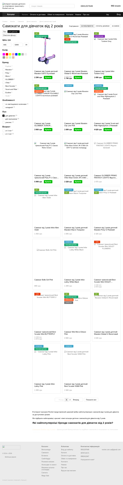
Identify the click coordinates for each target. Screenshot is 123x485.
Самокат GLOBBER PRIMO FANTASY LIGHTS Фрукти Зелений (105, 177)
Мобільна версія (10, 457)
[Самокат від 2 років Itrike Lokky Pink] (46, 363)
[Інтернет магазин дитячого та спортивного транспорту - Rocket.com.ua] (11, 447)
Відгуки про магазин (68, 470)
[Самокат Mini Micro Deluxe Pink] (76, 311)
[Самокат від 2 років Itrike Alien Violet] (46, 207)
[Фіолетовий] (3, 54)
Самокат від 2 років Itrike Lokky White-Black (74, 281)
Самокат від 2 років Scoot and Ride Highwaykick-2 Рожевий (106, 124)
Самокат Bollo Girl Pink (43, 280)
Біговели (45, 456)
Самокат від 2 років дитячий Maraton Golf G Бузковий (46, 72)
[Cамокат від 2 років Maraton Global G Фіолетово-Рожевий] (76, 50)
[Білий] (25, 54)
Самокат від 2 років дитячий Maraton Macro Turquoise (75, 229)
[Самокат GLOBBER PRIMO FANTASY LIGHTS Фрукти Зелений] (106, 154)
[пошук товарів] (72, 6)
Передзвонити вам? (87, 460)
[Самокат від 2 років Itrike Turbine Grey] (106, 50)
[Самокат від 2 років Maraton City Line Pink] (76, 102)
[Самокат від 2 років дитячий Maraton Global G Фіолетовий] (106, 311)
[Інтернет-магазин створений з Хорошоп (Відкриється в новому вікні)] (14, 482)
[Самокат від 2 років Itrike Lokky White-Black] (76, 259)
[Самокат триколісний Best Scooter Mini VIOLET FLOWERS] (106, 259)
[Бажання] (102, 6)
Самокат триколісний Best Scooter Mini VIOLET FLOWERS (105, 282)
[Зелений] (19, 54)
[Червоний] (7, 54)
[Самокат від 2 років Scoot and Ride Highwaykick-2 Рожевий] (106, 102)
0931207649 (87, 6)
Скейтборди (46, 459)
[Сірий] (22, 54)
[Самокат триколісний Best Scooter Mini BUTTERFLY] (46, 311)
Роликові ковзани (48, 462)
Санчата (45, 473)
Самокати (45, 453)
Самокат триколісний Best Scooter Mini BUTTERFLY (45, 333)
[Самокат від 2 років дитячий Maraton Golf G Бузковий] (46, 50)
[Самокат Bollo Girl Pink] (46, 259)
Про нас (86, 14)
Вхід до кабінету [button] (67, 449)
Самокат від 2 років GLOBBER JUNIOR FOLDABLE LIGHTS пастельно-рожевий (42, 126)
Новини (78, 14)
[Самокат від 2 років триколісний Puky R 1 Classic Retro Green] (46, 154)
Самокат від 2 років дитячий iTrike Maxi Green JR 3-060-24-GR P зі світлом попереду (76, 177)
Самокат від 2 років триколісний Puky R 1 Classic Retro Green (46, 177)
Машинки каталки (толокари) (48, 469)
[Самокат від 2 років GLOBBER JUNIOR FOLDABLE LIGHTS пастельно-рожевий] (46, 102)
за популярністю (87, 26)
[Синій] (16, 54)
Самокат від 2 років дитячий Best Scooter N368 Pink (75, 385)
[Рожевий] (13, 54)
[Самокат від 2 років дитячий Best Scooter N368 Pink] (76, 363)
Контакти (69, 14)
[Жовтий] (10, 54)
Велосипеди (46, 449)
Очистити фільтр (9, 35)
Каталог (25, 14)
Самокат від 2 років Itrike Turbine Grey (104, 72)
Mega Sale (45, 476)
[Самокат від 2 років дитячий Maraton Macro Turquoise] (76, 207)
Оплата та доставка (38, 14)
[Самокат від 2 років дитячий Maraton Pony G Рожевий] (106, 207)
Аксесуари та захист (49, 465)
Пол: (5, 32)
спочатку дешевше (102, 26)
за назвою (115, 26)
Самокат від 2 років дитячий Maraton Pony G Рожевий (105, 229)
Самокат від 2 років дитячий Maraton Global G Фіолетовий (106, 333)
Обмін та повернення (55, 14)
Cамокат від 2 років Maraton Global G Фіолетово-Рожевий (76, 72)
